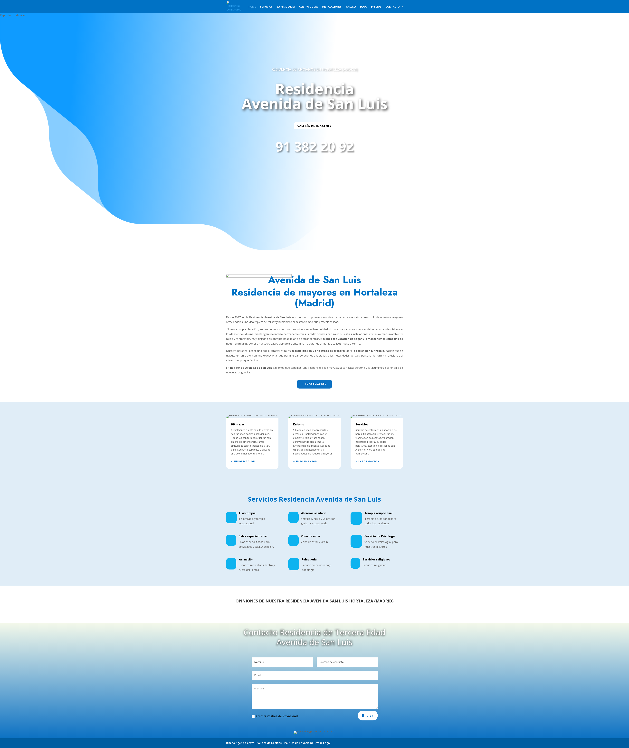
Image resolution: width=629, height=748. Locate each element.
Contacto (393, 6)
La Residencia (286, 6)
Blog (363, 6)
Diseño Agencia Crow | (241, 743)
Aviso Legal (323, 743)
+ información (314, 384)
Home (252, 6)
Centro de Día (308, 6)
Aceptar (277, 716)
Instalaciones (332, 6)
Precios (376, 6)
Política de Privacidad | (299, 743)
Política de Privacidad (282, 716)
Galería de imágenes (314, 125)
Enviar (367, 715)
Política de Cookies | (270, 743)
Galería (351, 6)
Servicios (266, 6)
